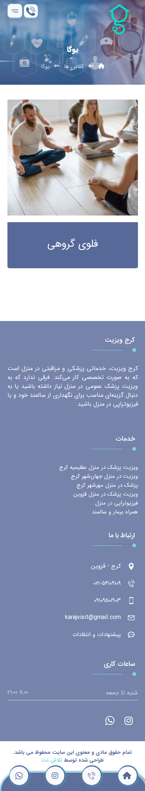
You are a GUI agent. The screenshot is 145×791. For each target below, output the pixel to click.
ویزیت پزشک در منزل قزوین (106, 494)
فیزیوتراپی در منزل (116, 503)
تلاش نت (51, 760)
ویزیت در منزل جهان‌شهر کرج (104, 476)
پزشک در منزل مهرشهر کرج (107, 485)
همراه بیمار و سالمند (115, 512)
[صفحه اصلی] (101, 66)
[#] (128, 720)
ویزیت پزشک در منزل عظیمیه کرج (98, 467)
